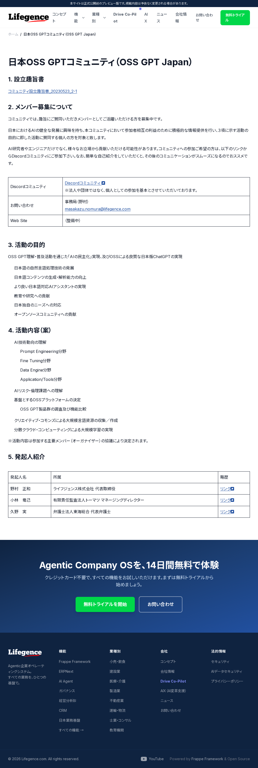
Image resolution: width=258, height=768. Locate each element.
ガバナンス (67, 691)
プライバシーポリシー (227, 681)
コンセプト (59, 17)
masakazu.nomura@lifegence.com (98, 208)
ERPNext (66, 671)
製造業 (115, 691)
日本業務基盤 (69, 720)
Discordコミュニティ (83, 183)
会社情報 (181, 17)
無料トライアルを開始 (105, 604)
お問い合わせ (204, 17)
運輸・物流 (117, 710)
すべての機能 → (71, 730)
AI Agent (66, 681)
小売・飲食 (117, 661)
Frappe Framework (75, 661)
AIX (146, 17)
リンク (225, 488)
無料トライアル (235, 17)
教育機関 (117, 730)
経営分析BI (67, 700)
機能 (76, 17)
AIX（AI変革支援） (173, 691)
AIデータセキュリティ (226, 671)
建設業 (115, 671)
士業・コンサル (120, 720)
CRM (63, 710)
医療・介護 (117, 681)
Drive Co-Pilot (124, 17)
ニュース (162, 17)
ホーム (13, 34)
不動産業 (117, 700)
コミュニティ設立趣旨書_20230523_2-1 (42, 91)
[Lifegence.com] (28, 18)
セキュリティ (220, 661)
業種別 (96, 17)
